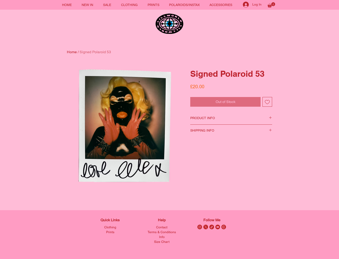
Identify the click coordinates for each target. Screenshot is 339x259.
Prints (110, 232)
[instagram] (199, 227)
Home (72, 52)
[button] (271, 4)
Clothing (110, 227)
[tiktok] (211, 227)
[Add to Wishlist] (267, 102)
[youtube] (217, 227)
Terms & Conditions (162, 232)
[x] (205, 227)
